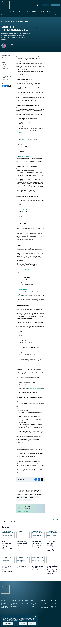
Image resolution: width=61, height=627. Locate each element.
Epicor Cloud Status (15, 609)
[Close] (35, 616)
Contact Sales (4, 606)
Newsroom (3, 603)
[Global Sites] (37, 5)
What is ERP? (43, 602)
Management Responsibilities (5, 71)
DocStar (32, 606)
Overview (4, 58)
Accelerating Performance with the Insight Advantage (45, 606)
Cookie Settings (54, 603)
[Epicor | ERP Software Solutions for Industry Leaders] (5, 5)
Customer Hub (55, 5)
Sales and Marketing (49, 14)
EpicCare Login (14, 602)
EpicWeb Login (14, 604)
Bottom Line (5, 79)
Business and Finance (6, 14)
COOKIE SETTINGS (8, 623)
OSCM (3, 66)
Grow (32, 600)
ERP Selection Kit (44, 603)
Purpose (4, 60)
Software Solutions (6, 74)
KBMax (32, 602)
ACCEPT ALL (32, 623)
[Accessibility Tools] (39, 5)
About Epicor (3, 600)
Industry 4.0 (43, 600)
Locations (3, 604)
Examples (4, 64)
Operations (39, 14)
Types (3, 62)
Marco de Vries (10, 44)
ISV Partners (23, 602)
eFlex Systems (33, 604)
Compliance (53, 604)
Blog (6, 21)
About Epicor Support (15, 600)
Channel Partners (24, 600)
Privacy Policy (53, 602)
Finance (43, 14)
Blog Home (57, 14)
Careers (2, 602)
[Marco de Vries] (4, 46)
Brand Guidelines (4, 607)
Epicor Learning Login (15, 603)
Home (2, 21)
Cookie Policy (18, 619)
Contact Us (45, 5)
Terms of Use (53, 600)
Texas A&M (27, 269)
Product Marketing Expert (11, 46)
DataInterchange (34, 603)
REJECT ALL (23, 623)
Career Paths (5, 68)
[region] (19, 620)
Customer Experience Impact (6, 77)
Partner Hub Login (24, 603)
